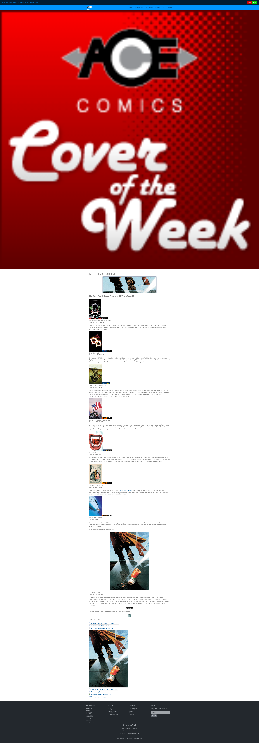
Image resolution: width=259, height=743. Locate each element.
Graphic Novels (89, 716)
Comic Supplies (89, 718)
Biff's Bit (109, 708)
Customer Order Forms (113, 714)
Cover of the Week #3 (126, 490)
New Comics (89, 712)
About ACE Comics (134, 708)
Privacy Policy (134, 728)
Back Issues (88, 713)
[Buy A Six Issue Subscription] (104, 418)
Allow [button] (254, 2)
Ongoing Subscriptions (91, 721)
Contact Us (132, 714)
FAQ (130, 712)
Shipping (131, 711)
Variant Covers (89, 715)
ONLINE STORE (89, 708)
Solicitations (110, 712)
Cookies (134, 730)
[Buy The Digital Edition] (104, 318)
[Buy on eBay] (104, 351)
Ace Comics (95, 8)
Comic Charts (111, 709)
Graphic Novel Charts (112, 711)
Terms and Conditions (126, 728)
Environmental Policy (127, 730)
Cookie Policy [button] (35, 2)
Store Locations (133, 709)
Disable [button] (249, 2)
